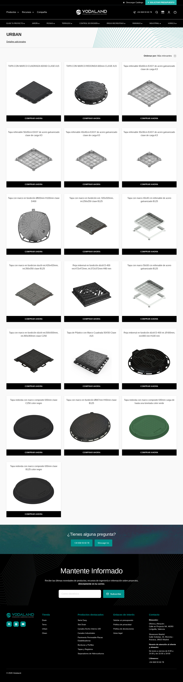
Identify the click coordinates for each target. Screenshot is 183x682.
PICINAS (50, 23)
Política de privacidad (122, 624)
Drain (44, 620)
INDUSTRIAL (155, 23)
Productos (11, 12)
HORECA (171, 23)
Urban (44, 629)
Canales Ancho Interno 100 (89, 629)
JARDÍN (35, 23)
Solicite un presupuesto (123, 620)
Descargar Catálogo (134, 2)
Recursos (26, 12)
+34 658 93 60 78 (81, 543)
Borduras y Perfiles (86, 645)
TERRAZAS (66, 23)
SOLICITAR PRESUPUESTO (162, 2)
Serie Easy (82, 620)
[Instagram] (16, 624)
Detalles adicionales (16, 42)
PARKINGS (136, 23)
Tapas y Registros (85, 649)
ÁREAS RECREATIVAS (115, 23)
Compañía (42, 12)
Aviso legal (117, 633)
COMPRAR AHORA (34, 118)
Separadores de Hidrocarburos (91, 653)
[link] (33, 88)
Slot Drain (82, 624)
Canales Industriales (86, 633)
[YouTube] (23, 624)
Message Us (103, 543)
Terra (44, 624)
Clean (44, 633)
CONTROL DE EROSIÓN (88, 23)
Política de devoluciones (123, 629)
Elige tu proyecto (14, 23)
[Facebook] (9, 624)
